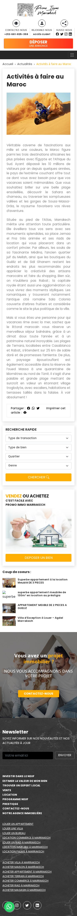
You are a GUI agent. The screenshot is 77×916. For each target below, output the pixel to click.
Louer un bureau (13, 833)
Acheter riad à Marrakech (20, 885)
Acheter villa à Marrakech (21, 862)
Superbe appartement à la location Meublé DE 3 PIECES (43, 581)
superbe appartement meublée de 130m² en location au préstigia (42, 594)
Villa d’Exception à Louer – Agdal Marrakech (40, 619)
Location (9, 794)
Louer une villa (12, 828)
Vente (6, 790)
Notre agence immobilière (22, 813)
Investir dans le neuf (18, 776)
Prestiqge (10, 804)
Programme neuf (15, 799)
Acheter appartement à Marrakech (27, 871)
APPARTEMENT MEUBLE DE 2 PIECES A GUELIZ (42, 606)
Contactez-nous (38, 694)
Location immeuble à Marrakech (25, 847)
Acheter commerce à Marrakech (25, 880)
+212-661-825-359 (16, 34)
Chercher (37, 477)
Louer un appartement (17, 824)
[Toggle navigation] (72, 55)
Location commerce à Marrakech (26, 837)
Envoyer (64, 755)
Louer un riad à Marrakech (21, 842)
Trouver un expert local (21, 785)
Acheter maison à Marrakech (23, 867)
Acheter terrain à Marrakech (23, 876)
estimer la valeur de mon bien (24, 781)
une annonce (38, 43)
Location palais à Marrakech (23, 851)
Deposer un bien (39, 557)
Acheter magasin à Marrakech (24, 890)
